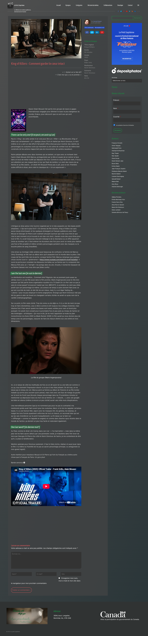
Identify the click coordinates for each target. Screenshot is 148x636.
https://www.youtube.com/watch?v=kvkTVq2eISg (58, 260)
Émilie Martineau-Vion (118, 199)
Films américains (89, 27)
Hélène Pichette (116, 197)
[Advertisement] (46, 93)
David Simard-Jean (117, 161)
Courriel (117, 117)
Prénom (116, 100)
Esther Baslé (115, 166)
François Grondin (117, 143)
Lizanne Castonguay (118, 176)
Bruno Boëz (115, 163)
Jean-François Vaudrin (118, 168)
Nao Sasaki (115, 156)
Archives (114, 77)
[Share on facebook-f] (87, 32)
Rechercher (137, 18)
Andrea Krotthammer (118, 150)
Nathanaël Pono (116, 148)
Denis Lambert (116, 210)
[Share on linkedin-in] (97, 32)
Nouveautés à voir (99, 27)
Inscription (117, 130)
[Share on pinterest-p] (102, 32)
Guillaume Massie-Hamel (119, 171)
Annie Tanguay (116, 145)
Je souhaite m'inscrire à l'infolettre (125, 125)
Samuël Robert (97, 21)
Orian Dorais (115, 158)
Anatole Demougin (117, 186)
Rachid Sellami (116, 174)
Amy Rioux (115, 184)
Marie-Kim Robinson (118, 207)
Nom (115, 108)
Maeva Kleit (115, 181)
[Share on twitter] (92, 32)
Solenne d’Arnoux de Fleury (120, 212)
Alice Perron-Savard (118, 205)
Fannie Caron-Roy (117, 202)
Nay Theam (115, 153)
